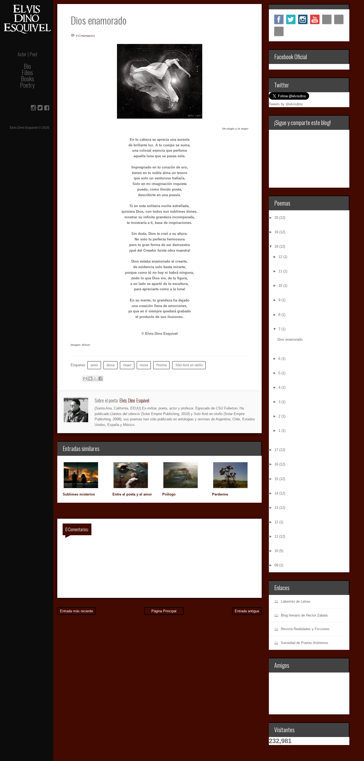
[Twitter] (291, 19)
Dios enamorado (289, 339)
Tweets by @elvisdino (286, 104)
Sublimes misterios (79, 494)
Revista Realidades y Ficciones (305, 629)
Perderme (220, 494)
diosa (111, 365)
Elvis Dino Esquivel (134, 400)
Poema (161, 365)
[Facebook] (279, 19)
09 (276, 565)
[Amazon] (338, 19)
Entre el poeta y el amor (132, 494)
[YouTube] (314, 19)
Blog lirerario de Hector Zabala (304, 615)
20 (276, 218)
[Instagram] (303, 19)
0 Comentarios (85, 35)
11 (280, 271)
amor (94, 365)
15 (276, 479)
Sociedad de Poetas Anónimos (304, 643)
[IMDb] (326, 19)
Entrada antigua (247, 611)
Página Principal (163, 611)
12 (280, 257)
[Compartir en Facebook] (100, 378)
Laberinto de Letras (295, 601)
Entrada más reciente (76, 611)
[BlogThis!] (90, 378)
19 (276, 232)
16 (276, 464)
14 (276, 493)
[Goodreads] (279, 31)
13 (276, 508)
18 (276, 246)
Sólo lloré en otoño (189, 365)
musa (144, 365)
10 (280, 286)
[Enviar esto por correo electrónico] (85, 378)
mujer (127, 365)
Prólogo (169, 494)
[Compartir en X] (95, 378)
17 (276, 450)
